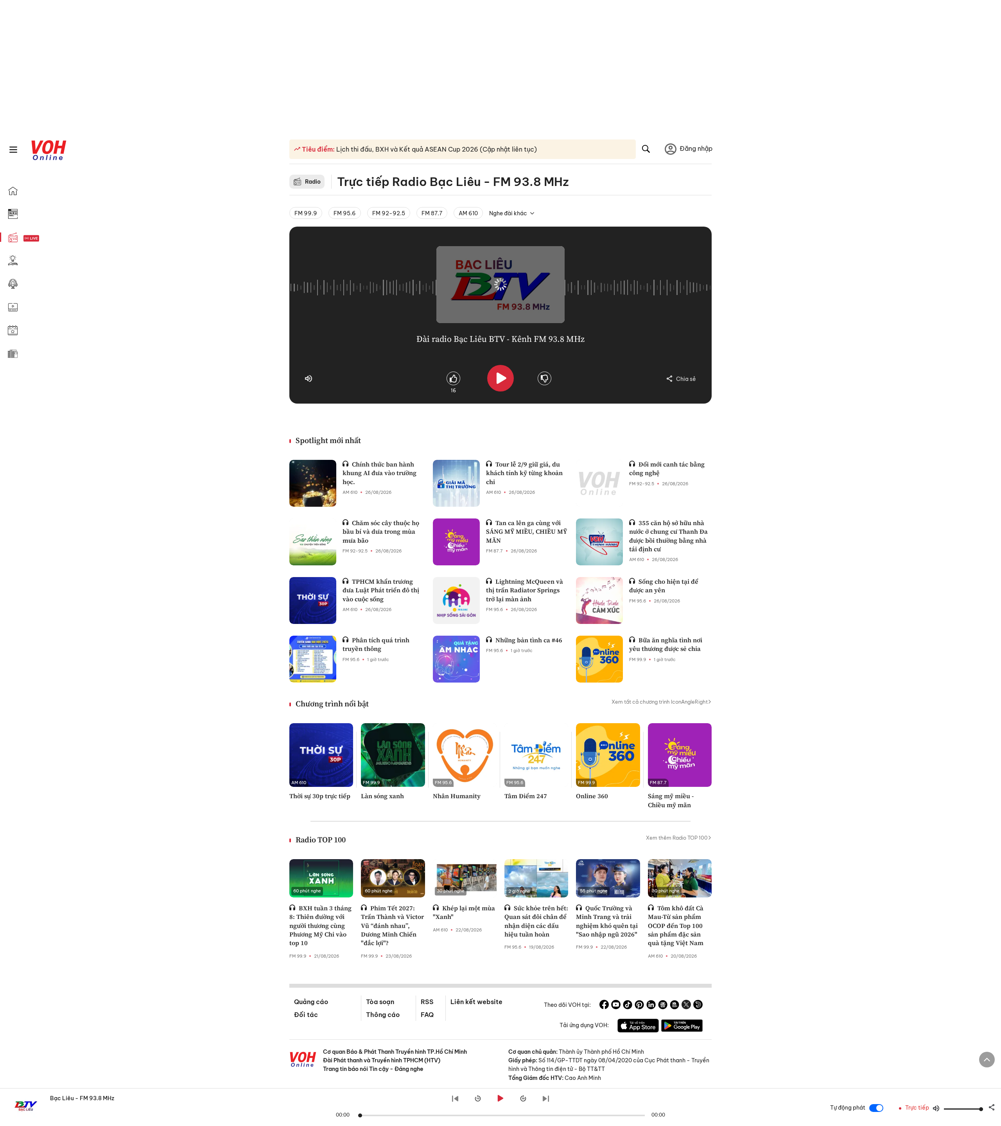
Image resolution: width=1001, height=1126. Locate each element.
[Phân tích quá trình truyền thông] (312, 659)
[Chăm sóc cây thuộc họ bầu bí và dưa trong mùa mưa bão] (312, 541)
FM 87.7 (432, 213)
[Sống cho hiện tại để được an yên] (599, 600)
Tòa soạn (380, 1002)
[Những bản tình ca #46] (456, 659)
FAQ (427, 1015)
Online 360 (592, 796)
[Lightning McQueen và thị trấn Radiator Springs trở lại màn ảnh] (456, 600)
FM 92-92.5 (388, 213)
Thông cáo (383, 1015)
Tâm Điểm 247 (525, 796)
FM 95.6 (345, 213)
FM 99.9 (305, 213)
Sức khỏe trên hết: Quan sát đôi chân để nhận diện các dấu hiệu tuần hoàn (536, 921)
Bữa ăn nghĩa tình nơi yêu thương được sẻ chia (665, 644)
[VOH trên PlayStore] (682, 1027)
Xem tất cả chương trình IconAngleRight (660, 702)
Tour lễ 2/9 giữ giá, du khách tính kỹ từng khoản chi (524, 473)
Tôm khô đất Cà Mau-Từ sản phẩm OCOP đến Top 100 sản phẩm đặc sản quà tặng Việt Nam (675, 925)
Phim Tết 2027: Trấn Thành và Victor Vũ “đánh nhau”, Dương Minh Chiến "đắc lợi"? (392, 925)
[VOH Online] (303, 1060)
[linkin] (651, 1006)
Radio (313, 181)
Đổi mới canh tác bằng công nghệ (667, 468)
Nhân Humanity (457, 796)
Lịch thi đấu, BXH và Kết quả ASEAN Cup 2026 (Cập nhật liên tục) (436, 149)
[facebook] (604, 1006)
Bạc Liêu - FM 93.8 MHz (82, 1098)
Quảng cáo (311, 1002)
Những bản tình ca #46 (528, 640)
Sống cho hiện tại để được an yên (663, 585)
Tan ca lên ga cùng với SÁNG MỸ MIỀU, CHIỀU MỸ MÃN (526, 531)
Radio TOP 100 (321, 839)
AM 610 (468, 213)
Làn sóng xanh (382, 796)
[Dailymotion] (698, 1006)
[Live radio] (44, 238)
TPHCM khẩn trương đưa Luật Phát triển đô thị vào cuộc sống (381, 590)
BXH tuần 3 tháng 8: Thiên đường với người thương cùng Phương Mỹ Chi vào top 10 (320, 925)
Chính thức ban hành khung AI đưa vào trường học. (379, 473)
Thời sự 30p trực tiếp (319, 796)
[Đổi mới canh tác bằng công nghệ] (599, 483)
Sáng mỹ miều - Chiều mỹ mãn (671, 800)
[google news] (662, 1006)
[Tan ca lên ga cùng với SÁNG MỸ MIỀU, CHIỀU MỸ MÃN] (456, 541)
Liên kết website (476, 1002)
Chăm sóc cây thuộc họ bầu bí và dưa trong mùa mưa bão (381, 531)
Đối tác (306, 1015)
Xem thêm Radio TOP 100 (677, 838)
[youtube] (616, 1006)
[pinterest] (639, 1006)
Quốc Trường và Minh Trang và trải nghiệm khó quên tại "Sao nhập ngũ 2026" (607, 921)
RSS (427, 1002)
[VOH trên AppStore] (638, 1027)
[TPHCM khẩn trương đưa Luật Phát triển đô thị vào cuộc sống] (312, 600)
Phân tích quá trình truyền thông (376, 644)
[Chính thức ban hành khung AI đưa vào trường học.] (312, 483)
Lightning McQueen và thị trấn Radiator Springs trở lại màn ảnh (524, 590)
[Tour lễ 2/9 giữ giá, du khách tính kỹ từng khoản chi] (456, 483)
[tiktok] (627, 1006)
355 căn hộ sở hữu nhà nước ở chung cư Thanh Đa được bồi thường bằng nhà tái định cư (668, 535)
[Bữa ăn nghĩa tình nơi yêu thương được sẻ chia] (599, 659)
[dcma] (674, 1006)
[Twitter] (686, 1006)
